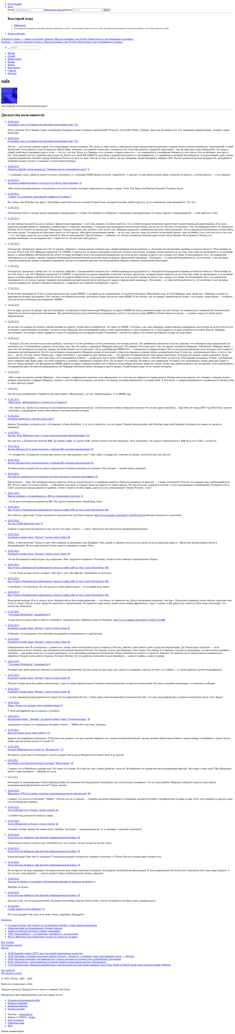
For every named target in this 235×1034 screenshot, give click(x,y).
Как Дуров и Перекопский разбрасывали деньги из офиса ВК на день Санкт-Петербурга (56, 509)
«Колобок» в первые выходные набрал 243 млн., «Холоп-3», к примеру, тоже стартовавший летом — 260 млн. (74, 956)
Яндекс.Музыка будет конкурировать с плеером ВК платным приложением (49, 449)
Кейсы (11, 64)
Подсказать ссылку (11, 945)
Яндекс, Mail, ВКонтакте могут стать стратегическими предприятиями (46, 435)
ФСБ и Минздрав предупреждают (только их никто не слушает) (43, 936)
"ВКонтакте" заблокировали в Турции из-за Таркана (36, 402)
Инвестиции (14, 59)
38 (72, 763)
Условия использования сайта (24, 1000)
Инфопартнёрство (17, 1006)
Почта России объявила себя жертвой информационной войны (42, 837)
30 (92, 449)
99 (89, 793)
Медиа (11, 53)
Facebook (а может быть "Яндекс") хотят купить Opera (37, 537)
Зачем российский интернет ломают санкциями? (34, 931)
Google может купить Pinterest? (24, 909)
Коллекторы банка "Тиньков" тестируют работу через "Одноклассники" (47, 719)
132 (88, 435)
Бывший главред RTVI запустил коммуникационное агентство (48, 953)
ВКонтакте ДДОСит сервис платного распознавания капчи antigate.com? (47, 793)
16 (48, 732)
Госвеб (11, 56)
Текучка (12, 73)
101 (76, 124)
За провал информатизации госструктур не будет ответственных (43, 183)
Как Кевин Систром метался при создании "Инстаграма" (39, 763)
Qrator (32, 1017)
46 (68, 537)
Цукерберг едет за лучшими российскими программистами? (41, 124)
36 (88, 719)
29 (96, 476)
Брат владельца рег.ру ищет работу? (27, 732)
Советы (12, 70)
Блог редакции (16, 1020)
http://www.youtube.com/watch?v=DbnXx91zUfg (119, 515)
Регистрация (14, 4)
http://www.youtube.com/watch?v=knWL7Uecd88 (139, 619)
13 (82, 496)
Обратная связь (16, 1023)
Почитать (6, 919)
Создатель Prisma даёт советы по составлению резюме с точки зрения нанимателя (52, 925)
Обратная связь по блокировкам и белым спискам (35, 928)
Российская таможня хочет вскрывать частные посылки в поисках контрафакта (51, 476)
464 (107, 509)
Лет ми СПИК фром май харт (24, 523)
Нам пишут (14, 67)
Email (11, 9)
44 (57, 810)
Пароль (58, 9)
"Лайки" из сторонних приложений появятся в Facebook (39, 196)
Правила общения (17, 1003)
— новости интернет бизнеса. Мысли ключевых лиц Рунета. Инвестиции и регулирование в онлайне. (62, 42)
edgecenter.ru (25, 1014)
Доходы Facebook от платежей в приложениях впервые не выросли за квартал (50, 881)
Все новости (8, 970)
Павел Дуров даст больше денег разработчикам (33, 705)
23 (61, 705)
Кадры (11, 61)
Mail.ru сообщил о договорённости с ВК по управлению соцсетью (44, 496)
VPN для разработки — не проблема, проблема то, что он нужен (43, 934)
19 (43, 909)
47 (42, 523)
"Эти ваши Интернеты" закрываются (28, 614)
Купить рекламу (16, 33)
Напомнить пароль (54, 9)
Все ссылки (7, 942)
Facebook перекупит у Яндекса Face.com (30, 418)
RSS (10, 1025)
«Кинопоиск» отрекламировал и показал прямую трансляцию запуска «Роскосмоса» (60, 962)
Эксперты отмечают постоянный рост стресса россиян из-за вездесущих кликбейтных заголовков (67, 959)
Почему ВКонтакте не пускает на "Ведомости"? (34, 749)
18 (80, 183)
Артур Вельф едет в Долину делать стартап (31, 810)
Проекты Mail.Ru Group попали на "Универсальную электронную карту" (48, 169)
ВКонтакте (20, 25)
